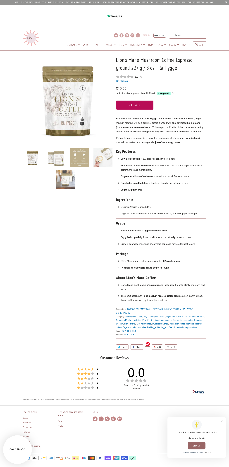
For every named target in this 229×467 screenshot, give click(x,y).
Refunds (26, 431)
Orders (61, 421)
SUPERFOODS (123, 312)
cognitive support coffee (154, 316)
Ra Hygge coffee (164, 327)
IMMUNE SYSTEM (172, 309)
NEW (184, 44)
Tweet (124, 346)
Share (138, 346)
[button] (17, 449)
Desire (173, 44)
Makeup (110, 44)
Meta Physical (156, 44)
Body (86, 44)
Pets (122, 44)
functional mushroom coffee (163, 320)
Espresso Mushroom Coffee (128, 320)
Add (159, 346)
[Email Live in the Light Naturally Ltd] (138, 35)
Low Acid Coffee (143, 323)
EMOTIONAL (146, 309)
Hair (97, 44)
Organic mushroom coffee (134, 327)
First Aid (146, 320)
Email (172, 346)
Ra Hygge (151, 327)
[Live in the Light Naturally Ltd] (31, 38)
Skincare (72, 44)
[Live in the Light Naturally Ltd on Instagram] (132, 35)
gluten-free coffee (185, 320)
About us (27, 422)
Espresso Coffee (196, 316)
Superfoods (179, 327)
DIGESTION (132, 309)
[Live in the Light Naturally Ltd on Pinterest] (127, 35)
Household (136, 44)
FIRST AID (158, 309)
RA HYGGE (122, 80)
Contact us (27, 427)
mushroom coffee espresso (181, 323)
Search (26, 417)
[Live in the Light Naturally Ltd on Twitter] (116, 35)
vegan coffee (191, 327)
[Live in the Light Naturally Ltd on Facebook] (121, 35)
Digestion (170, 316)
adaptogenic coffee (133, 316)
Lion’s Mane (129, 323)
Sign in (146, 35)
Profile (60, 425)
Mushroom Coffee (160, 323)
